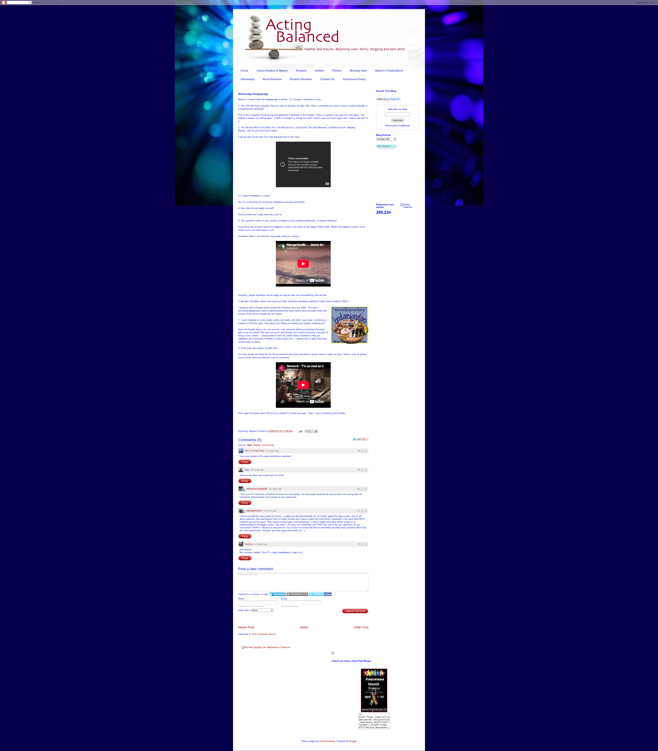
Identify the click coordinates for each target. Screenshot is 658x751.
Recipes (301, 70)
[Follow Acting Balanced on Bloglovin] (388, 100)
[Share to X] (313, 431)
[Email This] (306, 431)
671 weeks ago (261, 544)
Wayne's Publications (389, 70)
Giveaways (248, 79)
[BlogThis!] (309, 431)
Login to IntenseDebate (278, 594)
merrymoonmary (327, 741)
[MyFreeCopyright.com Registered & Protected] (266, 647)
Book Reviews (272, 79)
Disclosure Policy (354, 79)
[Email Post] (300, 431)
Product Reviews (301, 79)
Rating (257, 445)
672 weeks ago (272, 451)
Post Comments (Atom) (264, 634)
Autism (319, 70)
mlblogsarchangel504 (256, 488)
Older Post (361, 627)
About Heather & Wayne (272, 70)
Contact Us (327, 79)
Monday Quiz (358, 70)
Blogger (352, 741)
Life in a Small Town (254, 450)
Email (284, 598)
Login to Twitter (316, 594)
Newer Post (246, 627)
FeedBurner (404, 125)
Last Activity (268, 445)
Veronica (248, 544)
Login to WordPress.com (297, 594)
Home (244, 70)
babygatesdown (254, 510)
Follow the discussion (365, 439)
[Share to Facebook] (316, 431)
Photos (337, 70)
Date (249, 445)
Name (241, 598)
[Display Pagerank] (409, 207)
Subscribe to (244, 610)
